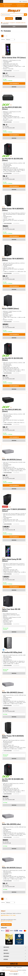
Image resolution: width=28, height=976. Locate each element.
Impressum (19, 967)
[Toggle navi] (1, 1)
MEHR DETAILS (14, 86)
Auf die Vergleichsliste (8, 70)
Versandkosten (11, 76)
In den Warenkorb (14, 83)
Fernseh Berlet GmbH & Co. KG (11, 970)
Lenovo (9, 506)
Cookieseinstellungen (14, 971)
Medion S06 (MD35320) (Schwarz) (12, 459)
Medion (3, 207)
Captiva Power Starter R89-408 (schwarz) (11, 610)
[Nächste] (6, 36)
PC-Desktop (12, 22)
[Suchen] (25, 14)
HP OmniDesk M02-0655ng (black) (12, 652)
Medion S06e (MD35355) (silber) (11, 824)
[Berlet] (14, 10)
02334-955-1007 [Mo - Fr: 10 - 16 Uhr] (8, 915)
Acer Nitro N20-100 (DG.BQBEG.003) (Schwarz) (12, 780)
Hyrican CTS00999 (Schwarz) (10, 308)
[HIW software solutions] (16, 973)
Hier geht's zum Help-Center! (7, 920)
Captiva (3, 557)
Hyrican (3, 56)
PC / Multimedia (5, 22)
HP (5, 650)
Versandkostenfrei (6, 843)
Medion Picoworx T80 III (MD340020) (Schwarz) (13, 737)
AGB (15, 967)
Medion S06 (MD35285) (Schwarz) (12, 867)
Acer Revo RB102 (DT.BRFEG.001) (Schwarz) (11, 410)
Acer (11, 105)
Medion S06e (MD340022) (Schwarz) (12, 692)
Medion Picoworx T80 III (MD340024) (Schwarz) (13, 209)
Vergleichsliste (25, 1)
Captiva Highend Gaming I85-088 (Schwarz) (11, 560)
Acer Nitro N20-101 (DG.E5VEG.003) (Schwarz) (12, 159)
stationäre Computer (20, 22)
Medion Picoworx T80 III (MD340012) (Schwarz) (13, 259)
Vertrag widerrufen (6, 924)
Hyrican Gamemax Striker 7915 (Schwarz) (14, 57)
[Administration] (18, 973)
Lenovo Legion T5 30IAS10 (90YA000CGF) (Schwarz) (14, 510)
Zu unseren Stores (9, 18)
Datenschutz (8, 967)
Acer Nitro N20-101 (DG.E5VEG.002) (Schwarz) (12, 359)
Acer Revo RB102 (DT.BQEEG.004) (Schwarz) (11, 108)
